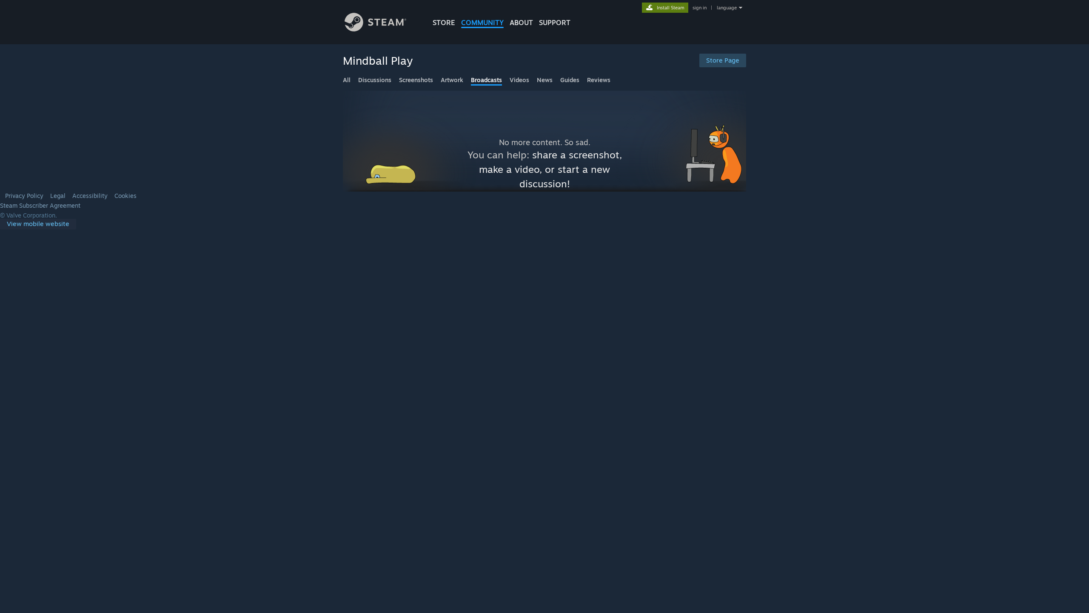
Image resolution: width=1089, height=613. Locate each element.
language (727, 8)
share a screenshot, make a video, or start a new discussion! (550, 169)
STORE (444, 22)
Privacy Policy (24, 195)
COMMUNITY (482, 22)
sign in (700, 8)
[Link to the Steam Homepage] (375, 29)
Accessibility (90, 195)
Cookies (125, 195)
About (521, 22)
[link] (38, 224)
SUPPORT (554, 22)
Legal (58, 195)
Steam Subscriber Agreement (40, 205)
